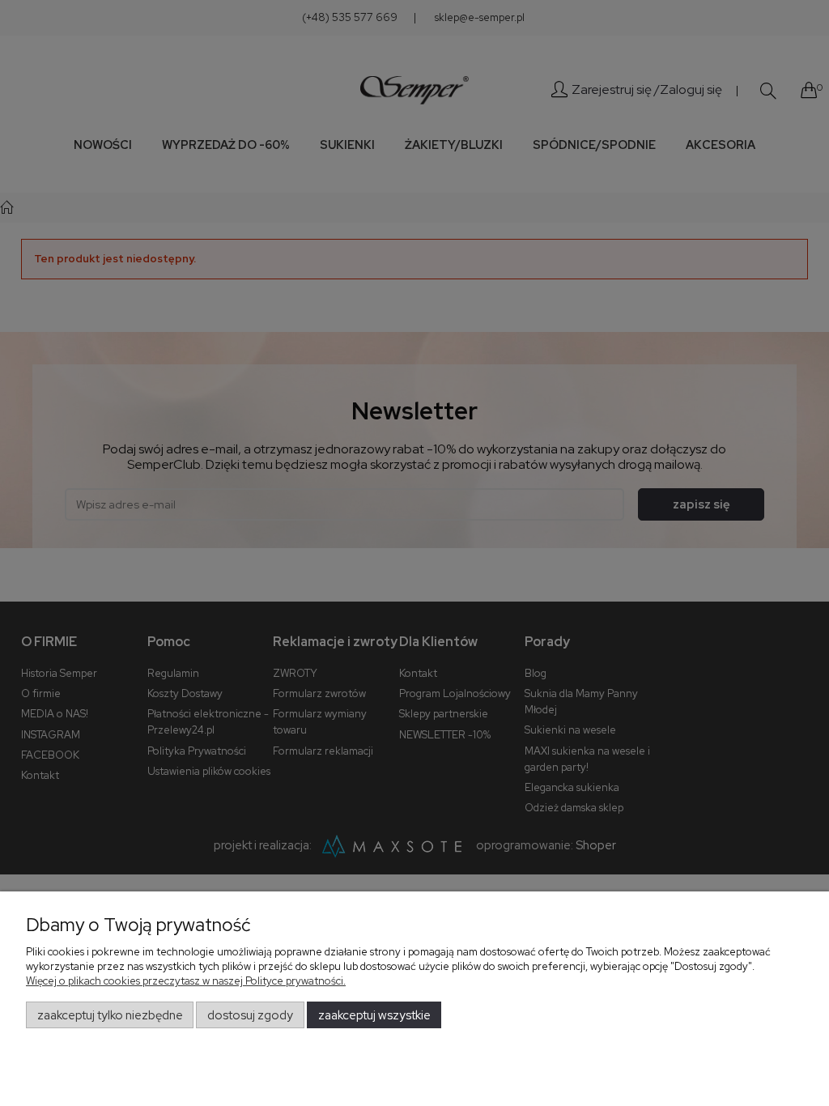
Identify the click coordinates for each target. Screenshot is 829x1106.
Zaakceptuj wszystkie (374, 1015)
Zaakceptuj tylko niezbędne (110, 1015)
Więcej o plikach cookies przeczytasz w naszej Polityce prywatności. (186, 981)
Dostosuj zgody (250, 1015)
